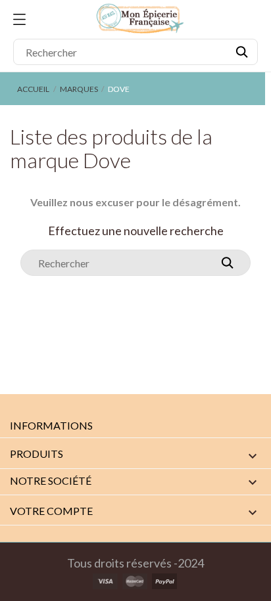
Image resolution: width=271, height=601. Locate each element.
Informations (51, 425)
